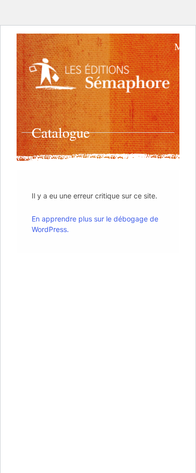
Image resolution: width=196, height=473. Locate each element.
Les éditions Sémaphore (101, 78)
